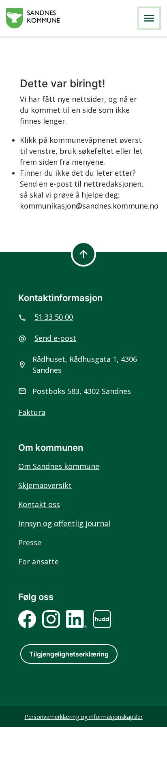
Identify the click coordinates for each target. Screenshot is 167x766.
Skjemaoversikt (45, 485)
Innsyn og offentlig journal (64, 523)
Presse (29, 542)
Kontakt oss (39, 504)
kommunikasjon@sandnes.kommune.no (89, 206)
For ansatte (38, 561)
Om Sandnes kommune (58, 466)
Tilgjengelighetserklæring (69, 654)
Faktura (31, 412)
